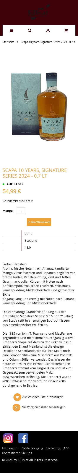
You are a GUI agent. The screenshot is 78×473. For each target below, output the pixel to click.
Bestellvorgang (32, 448)
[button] (38, 397)
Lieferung (53, 448)
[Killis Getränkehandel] (39, 12)
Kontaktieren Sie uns (17, 453)
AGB (66, 448)
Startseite (8, 42)
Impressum (10, 448)
